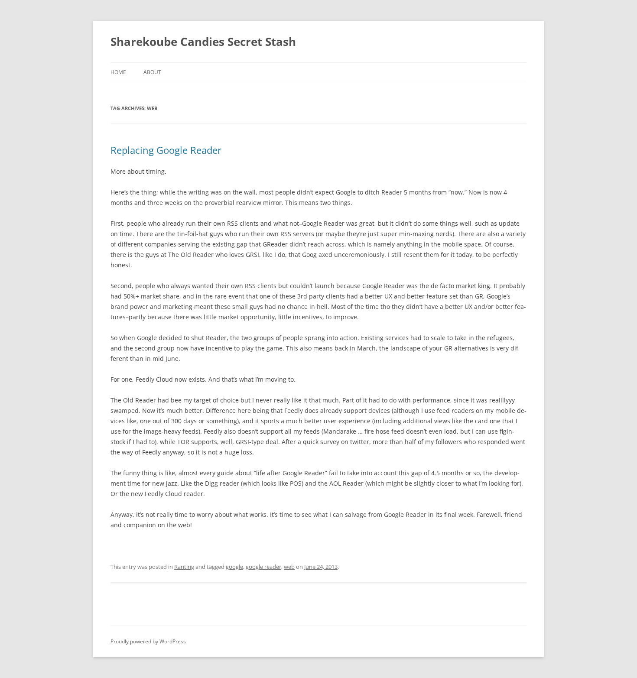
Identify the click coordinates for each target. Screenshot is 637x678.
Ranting (184, 567)
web (289, 567)
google (234, 567)
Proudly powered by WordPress (148, 641)
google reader (263, 567)
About (152, 72)
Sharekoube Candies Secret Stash (203, 41)
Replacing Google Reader (165, 149)
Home (118, 72)
